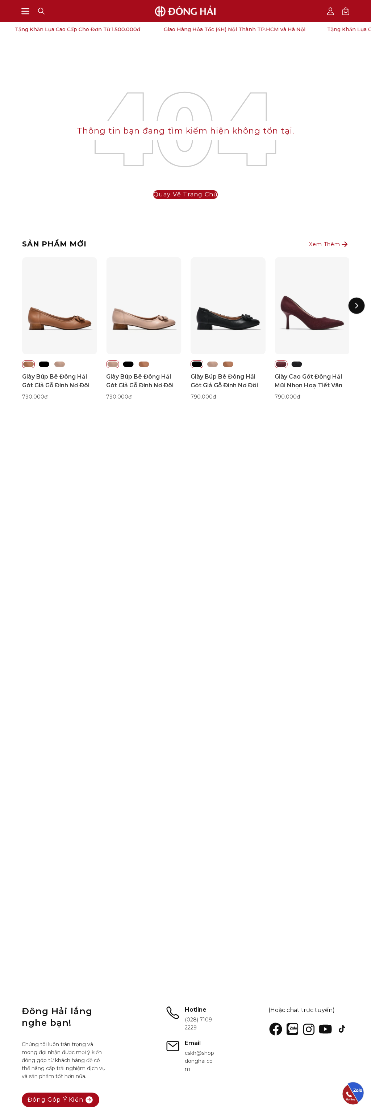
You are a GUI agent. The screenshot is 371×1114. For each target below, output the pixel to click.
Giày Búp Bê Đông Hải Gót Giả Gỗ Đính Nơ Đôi (55, 381)
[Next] (357, 306)
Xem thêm (324, 244)
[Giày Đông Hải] (185, 11)
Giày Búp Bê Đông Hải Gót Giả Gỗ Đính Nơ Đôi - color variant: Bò (28, 364)
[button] (41, 11)
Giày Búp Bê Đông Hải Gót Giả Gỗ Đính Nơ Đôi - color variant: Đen (44, 364)
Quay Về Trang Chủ (185, 194)
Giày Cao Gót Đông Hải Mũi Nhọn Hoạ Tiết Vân (308, 381)
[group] (185, 333)
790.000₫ (34, 396)
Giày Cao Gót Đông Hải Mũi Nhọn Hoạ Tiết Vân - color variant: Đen (296, 364)
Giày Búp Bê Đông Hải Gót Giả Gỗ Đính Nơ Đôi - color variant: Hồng (59, 364)
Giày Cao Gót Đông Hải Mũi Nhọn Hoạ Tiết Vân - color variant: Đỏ (281, 364)
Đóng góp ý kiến (55, 1099)
